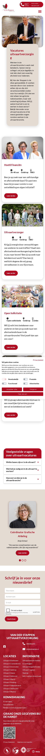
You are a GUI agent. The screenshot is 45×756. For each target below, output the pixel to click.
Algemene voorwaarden (24, 742)
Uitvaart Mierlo (9, 679)
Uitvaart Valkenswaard (12, 685)
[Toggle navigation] (39, 11)
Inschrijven (11, 619)
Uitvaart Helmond (10, 676)
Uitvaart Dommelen (11, 667)
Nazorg (25, 673)
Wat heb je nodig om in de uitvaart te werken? (21, 470)
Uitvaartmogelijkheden (31, 667)
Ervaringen (7, 701)
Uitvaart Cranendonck (12, 664)
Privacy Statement (9, 742)
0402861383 (30, 644)
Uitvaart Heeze (9, 673)
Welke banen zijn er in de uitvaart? (21, 462)
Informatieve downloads (32, 676)
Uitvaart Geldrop (9, 670)
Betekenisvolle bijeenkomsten (14, 708)
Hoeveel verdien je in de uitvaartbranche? (16, 479)
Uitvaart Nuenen (9, 682)
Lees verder (11, 273)
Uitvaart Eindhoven (10, 660)
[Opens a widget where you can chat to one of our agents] (36, 752)
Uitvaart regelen (29, 670)
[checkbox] (4, 379)
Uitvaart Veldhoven (10, 689)
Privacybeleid (38, 360)
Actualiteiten (8, 705)
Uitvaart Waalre (9, 692)
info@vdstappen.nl (32, 649)
